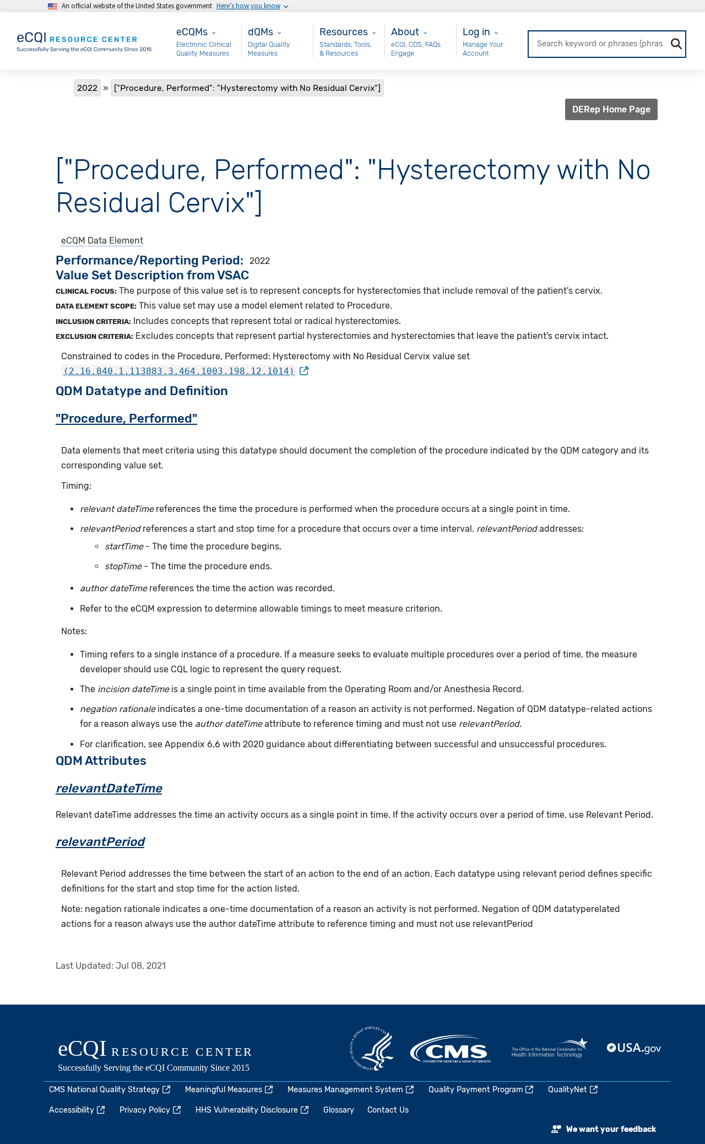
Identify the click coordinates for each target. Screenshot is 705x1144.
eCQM (73, 240)
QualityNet (567, 1089)
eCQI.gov (168, 1057)
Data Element (115, 240)
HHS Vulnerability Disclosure (247, 1110)
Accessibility (71, 1110)
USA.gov (634, 1048)
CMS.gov (451, 1048)
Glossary (338, 1110)
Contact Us (388, 1110)
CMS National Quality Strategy (104, 1089)
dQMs (260, 31)
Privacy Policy (145, 1110)
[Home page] (85, 40)
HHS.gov (372, 1049)
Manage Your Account (483, 48)
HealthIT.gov (549, 1048)
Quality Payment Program (476, 1089)
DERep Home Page (611, 109)
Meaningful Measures (223, 1089)
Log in (476, 31)
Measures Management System (345, 1089)
